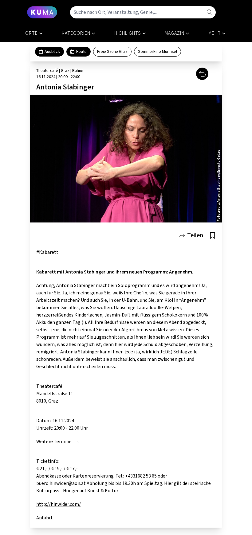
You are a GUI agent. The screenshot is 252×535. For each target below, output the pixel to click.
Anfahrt (44, 517)
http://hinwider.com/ (58, 504)
